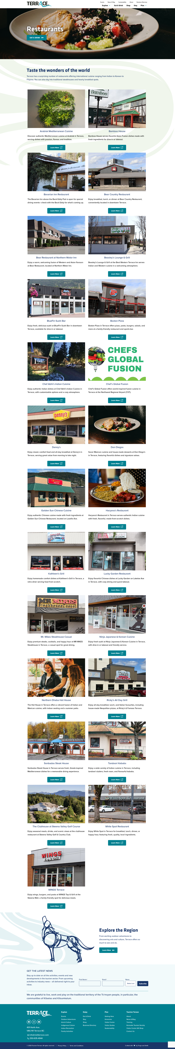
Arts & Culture (66, 1022)
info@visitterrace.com (39, 1034)
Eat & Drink (118, 5)
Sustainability (122, 2)
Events (102, 2)
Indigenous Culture (68, 1025)
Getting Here (109, 1016)
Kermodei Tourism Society (135, 1025)
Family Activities (67, 1031)
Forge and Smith (143, 1046)
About (131, 2)
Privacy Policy (62, 1045)
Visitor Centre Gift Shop (134, 1028)
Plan (142, 5)
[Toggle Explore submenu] (110, 5)
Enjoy (85, 1012)
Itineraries (108, 1019)
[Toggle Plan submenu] (146, 5)
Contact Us (130, 1031)
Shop (128, 5)
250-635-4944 (36, 1038)
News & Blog (111, 2)
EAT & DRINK (35, 37)
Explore (105, 5)
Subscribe (143, 983)
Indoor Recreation (67, 1028)
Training (129, 1022)
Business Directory (142, 2)
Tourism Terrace (132, 1012)
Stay (135, 5)
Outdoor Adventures (68, 1019)
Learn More (54, 147)
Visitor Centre (110, 1022)
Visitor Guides (110, 1025)
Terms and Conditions (76, 1045)
